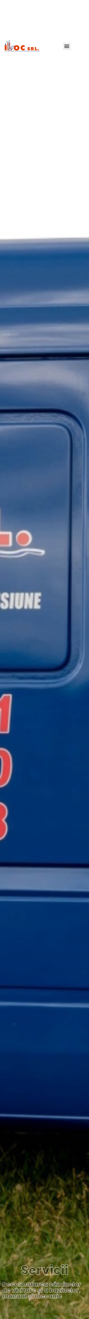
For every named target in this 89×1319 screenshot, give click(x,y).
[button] (67, 46)
